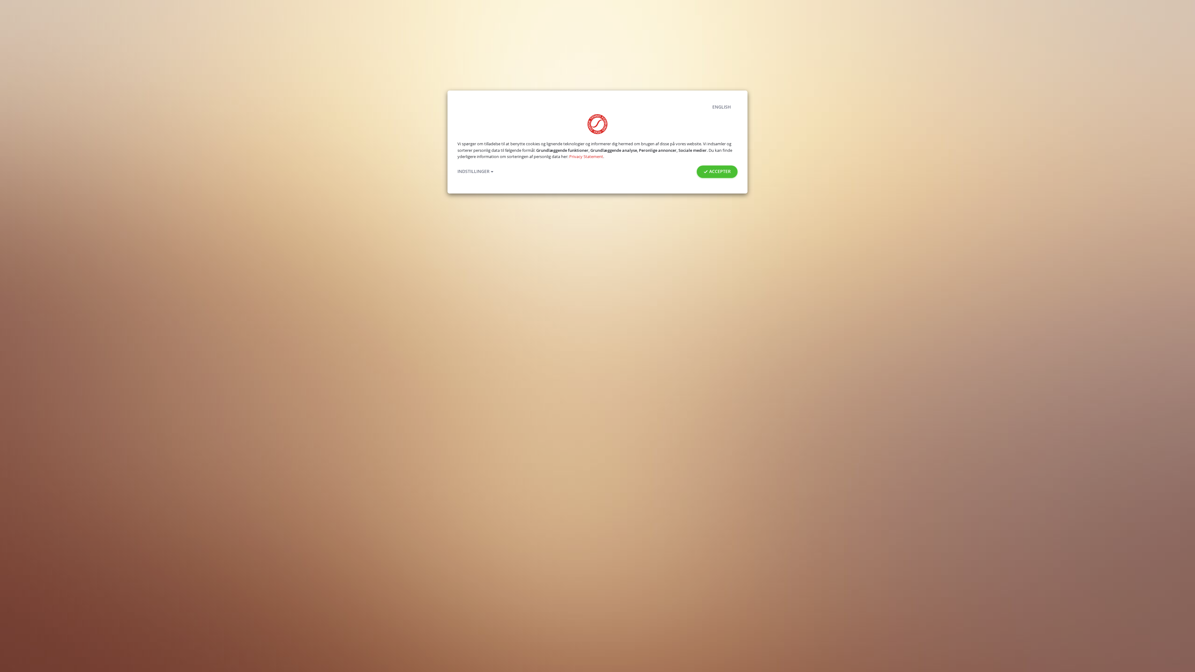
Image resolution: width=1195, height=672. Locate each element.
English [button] (721, 107)
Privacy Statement (586, 156)
